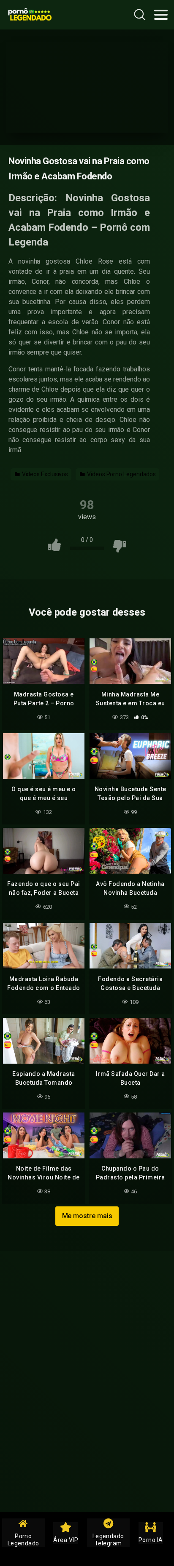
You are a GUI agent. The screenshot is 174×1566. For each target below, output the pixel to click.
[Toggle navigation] (161, 15)
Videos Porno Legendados (121, 474)
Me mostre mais (87, 1216)
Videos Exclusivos (44, 474)
